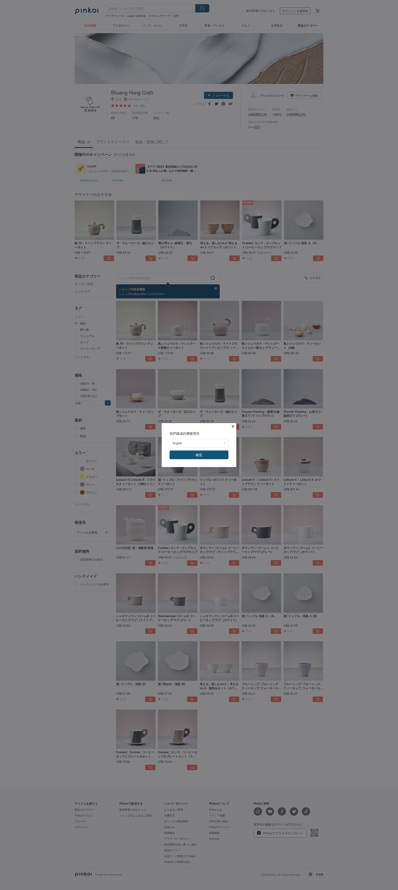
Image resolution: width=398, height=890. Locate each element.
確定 (199, 454)
